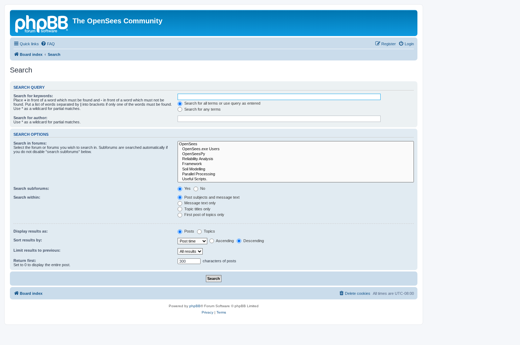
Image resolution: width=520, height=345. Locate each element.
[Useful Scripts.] (295, 179)
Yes (187, 188)
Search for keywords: (33, 96)
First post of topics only (203, 214)
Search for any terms (202, 109)
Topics (209, 231)
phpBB (195, 306)
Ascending (224, 241)
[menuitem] (48, 44)
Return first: (24, 260)
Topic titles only (196, 209)
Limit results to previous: (36, 250)
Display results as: (30, 231)
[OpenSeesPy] (295, 154)
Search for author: (30, 118)
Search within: (26, 197)
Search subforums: (31, 188)
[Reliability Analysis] (295, 159)
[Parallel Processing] (295, 174)
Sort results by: (27, 240)
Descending (253, 241)
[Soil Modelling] (295, 169)
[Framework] (295, 164)
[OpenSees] (295, 144)
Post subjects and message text (211, 197)
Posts (188, 231)
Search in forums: (30, 143)
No (202, 188)
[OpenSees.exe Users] (295, 149)
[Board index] (42, 23)
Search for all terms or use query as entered (221, 103)
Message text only (199, 203)
